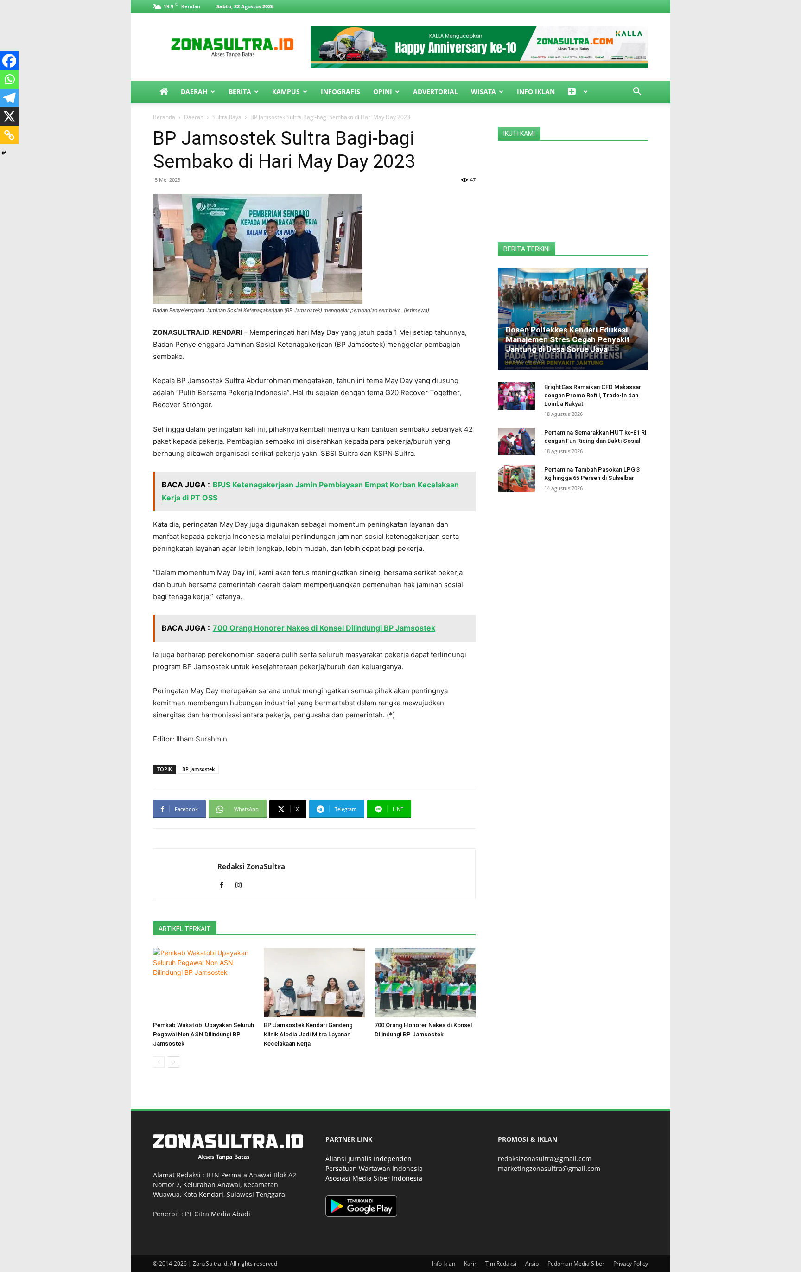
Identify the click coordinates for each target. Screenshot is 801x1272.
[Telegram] (9, 98)
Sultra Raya (227, 117)
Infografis (340, 91)
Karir (470, 1263)
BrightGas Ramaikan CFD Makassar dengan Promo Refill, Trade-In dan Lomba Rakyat (592, 395)
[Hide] (3, 153)
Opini (382, 91)
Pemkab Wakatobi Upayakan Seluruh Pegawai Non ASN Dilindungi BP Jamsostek (203, 1034)
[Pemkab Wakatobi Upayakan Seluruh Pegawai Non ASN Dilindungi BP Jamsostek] (203, 982)
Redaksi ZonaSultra (251, 866)
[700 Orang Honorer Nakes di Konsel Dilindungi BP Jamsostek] (425, 982)
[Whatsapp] (9, 79)
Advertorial (435, 91)
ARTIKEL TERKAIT (185, 929)
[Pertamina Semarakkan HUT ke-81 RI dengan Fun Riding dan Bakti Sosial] (516, 441)
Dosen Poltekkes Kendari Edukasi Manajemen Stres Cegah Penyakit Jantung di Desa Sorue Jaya (567, 339)
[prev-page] (159, 1062)
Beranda (164, 117)
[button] (637, 92)
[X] (9, 116)
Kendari (211, 1194)
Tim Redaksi (500, 1263)
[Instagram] (241, 885)
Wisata (483, 91)
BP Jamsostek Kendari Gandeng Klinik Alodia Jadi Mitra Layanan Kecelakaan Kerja (308, 1034)
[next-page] (173, 1062)
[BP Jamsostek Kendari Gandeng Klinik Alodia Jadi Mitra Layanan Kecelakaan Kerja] (314, 982)
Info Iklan (536, 91)
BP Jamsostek (198, 769)
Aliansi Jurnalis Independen (368, 1158)
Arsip (532, 1263)
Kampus (286, 91)
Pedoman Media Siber (575, 1263)
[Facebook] (9, 60)
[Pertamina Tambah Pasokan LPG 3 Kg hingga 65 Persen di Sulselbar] (516, 478)
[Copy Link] (9, 135)
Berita (240, 91)
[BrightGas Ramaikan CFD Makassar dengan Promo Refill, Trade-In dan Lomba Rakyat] (516, 396)
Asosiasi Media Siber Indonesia (373, 1178)
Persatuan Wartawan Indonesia (374, 1168)
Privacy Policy (630, 1263)
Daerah (194, 91)
